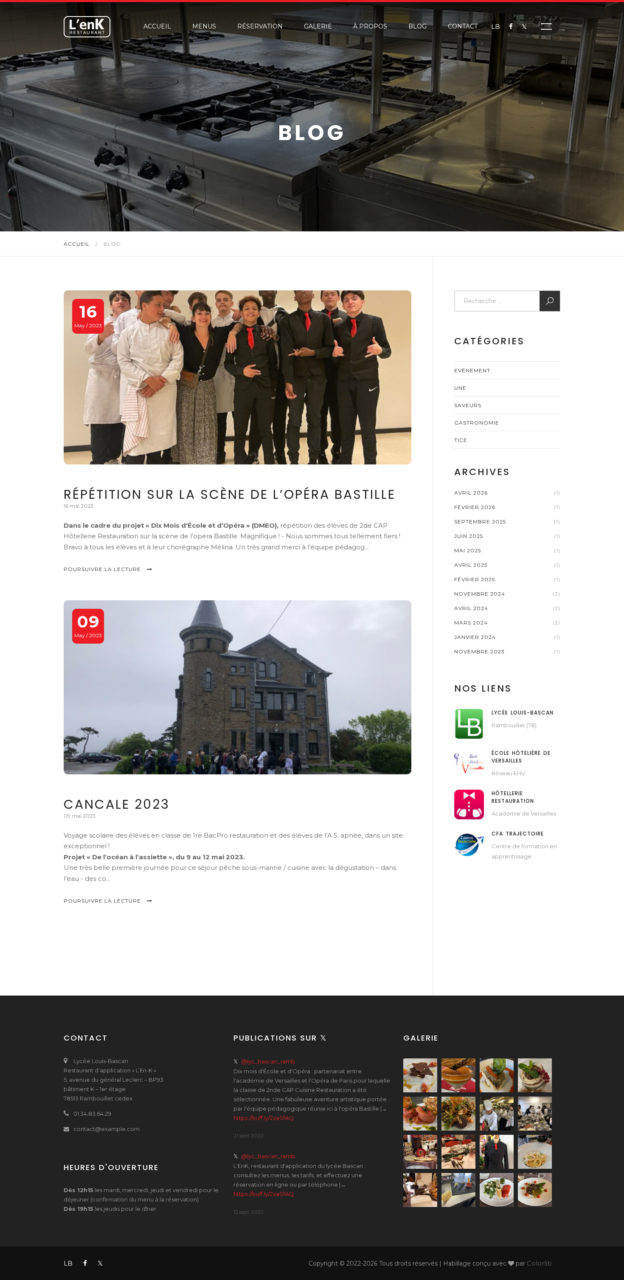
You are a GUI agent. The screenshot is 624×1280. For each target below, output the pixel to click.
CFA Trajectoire (518, 833)
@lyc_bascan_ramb (268, 1061)
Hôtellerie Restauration (513, 797)
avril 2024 (471, 608)
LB (495, 27)
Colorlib (539, 1263)
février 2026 (474, 507)
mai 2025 (467, 550)
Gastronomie (476, 422)
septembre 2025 (480, 521)
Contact (463, 26)
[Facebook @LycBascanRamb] (506, 26)
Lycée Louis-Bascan (523, 712)
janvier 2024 (475, 637)
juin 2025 (468, 536)
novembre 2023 (479, 651)
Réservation (260, 26)
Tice (460, 440)
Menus (204, 26)
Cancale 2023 (117, 804)
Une (460, 388)
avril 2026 (471, 492)
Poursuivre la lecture (103, 569)
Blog (417, 26)
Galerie (318, 26)
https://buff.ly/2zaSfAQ (263, 1117)
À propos (370, 26)
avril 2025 (470, 565)
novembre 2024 (479, 594)
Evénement (472, 370)
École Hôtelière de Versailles (521, 756)
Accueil (157, 26)
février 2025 (474, 579)
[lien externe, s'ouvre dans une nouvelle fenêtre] (469, 723)
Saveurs (467, 405)
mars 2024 (471, 622)
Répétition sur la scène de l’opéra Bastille (230, 494)
